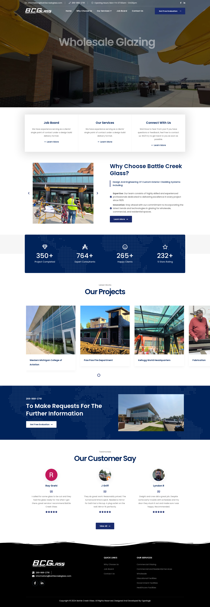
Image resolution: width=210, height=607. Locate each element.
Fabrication (144, 360)
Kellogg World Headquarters (100, 360)
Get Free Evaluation (168, 11)
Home (69, 11)
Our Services (103, 11)
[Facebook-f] (35, 583)
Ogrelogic (146, 600)
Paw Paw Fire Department (44, 360)
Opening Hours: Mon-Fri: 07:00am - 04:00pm (115, 2)
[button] (28, 193)
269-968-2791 (78, 2)
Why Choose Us (84, 11)
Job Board (122, 11)
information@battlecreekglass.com (44, 2)
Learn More (102, 66)
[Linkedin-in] (42, 583)
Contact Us (137, 11)
